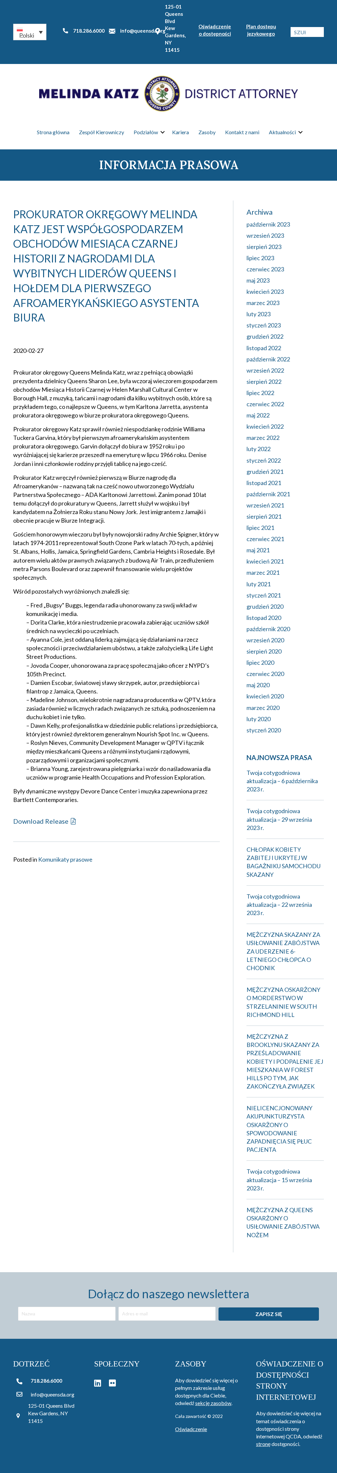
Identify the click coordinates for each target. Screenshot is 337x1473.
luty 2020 (258, 718)
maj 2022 (258, 415)
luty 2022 (258, 448)
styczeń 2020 (263, 730)
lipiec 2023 (260, 257)
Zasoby (207, 132)
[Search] (319, 32)
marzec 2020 (262, 707)
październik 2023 (268, 224)
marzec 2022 (262, 437)
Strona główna (53, 132)
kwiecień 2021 (265, 561)
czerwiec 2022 (265, 404)
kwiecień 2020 (265, 696)
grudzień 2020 (264, 606)
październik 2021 (268, 494)
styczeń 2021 (263, 595)
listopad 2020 (263, 617)
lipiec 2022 (260, 392)
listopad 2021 (263, 482)
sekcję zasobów (213, 1403)
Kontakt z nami (242, 132)
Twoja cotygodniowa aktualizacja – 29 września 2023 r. (279, 819)
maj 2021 (258, 550)
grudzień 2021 (264, 471)
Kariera (180, 132)
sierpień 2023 (263, 246)
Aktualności (282, 132)
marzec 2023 (262, 302)
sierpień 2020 (263, 651)
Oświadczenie (191, 1429)
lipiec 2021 (260, 527)
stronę (263, 1444)
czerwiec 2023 (265, 269)
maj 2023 (258, 280)
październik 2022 (268, 359)
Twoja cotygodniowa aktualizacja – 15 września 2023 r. (279, 1179)
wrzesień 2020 (265, 640)
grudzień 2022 (264, 336)
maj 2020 (258, 685)
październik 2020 (268, 628)
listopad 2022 (263, 348)
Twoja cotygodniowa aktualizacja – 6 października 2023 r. (282, 781)
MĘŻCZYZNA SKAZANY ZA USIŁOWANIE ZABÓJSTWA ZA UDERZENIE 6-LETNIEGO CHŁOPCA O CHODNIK (283, 951)
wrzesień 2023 (265, 235)
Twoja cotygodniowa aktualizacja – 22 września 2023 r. (279, 904)
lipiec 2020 (260, 662)
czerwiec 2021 (265, 538)
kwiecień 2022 (265, 426)
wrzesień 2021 (265, 505)
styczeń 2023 (263, 325)
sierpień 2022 (263, 381)
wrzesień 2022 (265, 370)
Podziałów (146, 132)
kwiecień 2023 (265, 291)
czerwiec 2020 (265, 673)
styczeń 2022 (263, 460)
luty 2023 (258, 314)
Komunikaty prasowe (65, 859)
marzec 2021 (262, 572)
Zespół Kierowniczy (101, 132)
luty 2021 (258, 584)
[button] (29, 32)
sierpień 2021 (263, 516)
